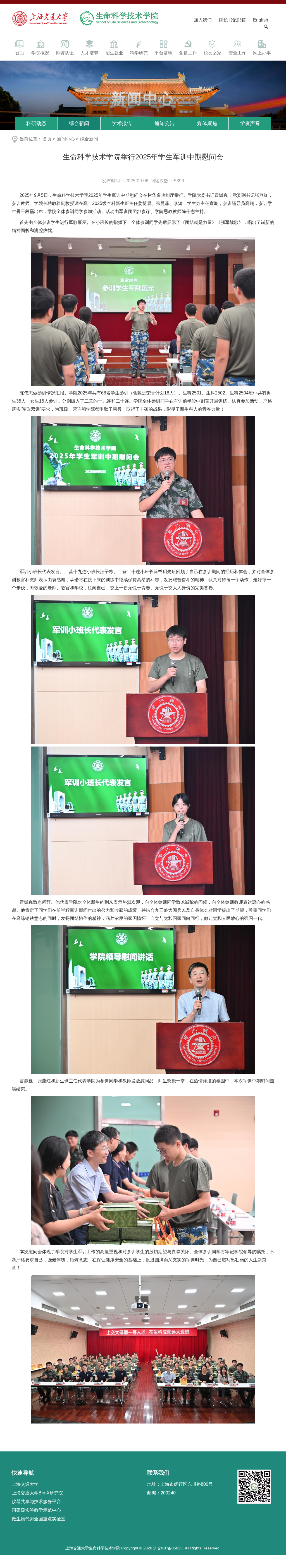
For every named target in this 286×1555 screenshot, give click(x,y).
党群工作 (188, 53)
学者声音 (250, 123)
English (260, 20)
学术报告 (122, 123)
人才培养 (89, 53)
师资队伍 (65, 53)
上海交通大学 (25, 1484)
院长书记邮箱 (232, 20)
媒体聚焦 (207, 123)
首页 (19, 53)
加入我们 (203, 20)
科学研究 (139, 53)
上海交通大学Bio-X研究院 (37, 1493)
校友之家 (212, 53)
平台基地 (163, 53)
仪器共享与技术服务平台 (36, 1501)
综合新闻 (79, 123)
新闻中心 (66, 139)
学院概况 (40, 53)
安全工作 (237, 53)
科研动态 (36, 123)
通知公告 (164, 123)
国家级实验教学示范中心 (36, 1510)
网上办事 (262, 53)
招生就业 (114, 53)
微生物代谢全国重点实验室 (38, 1518)
